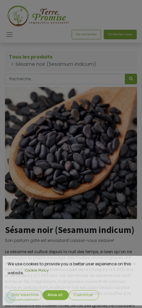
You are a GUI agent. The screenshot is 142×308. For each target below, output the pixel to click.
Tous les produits (31, 57)
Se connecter (86, 34)
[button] (25, 295)
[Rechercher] (131, 79)
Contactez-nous (120, 34)
